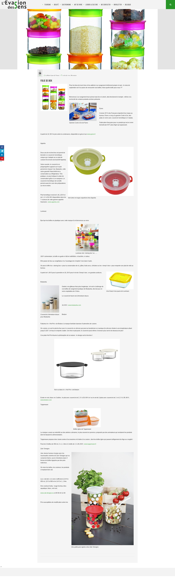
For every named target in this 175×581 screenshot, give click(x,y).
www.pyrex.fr (91, 134)
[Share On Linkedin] (2, 155)
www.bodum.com (46, 400)
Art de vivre (67, 75)
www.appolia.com (53, 202)
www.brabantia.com (74, 305)
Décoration (73, 75)
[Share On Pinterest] (2, 159)
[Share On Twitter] (2, 151)
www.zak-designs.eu (47, 493)
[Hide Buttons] (1, 162)
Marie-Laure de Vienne (53, 75)
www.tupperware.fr (90, 444)
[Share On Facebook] (2, 147)
